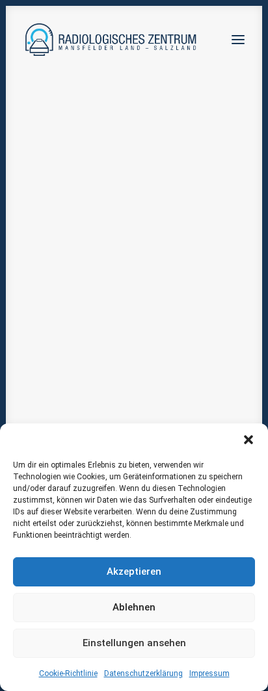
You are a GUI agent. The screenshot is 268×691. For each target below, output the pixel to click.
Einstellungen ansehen (134, 643)
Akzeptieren (134, 571)
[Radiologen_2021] (112, 39)
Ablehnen (134, 607)
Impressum (209, 673)
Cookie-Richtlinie (68, 673)
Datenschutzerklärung (143, 673)
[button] (248, 439)
